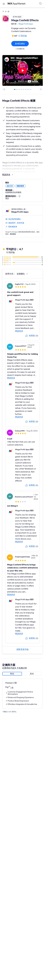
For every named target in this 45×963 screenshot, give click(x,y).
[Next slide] (41, 89)
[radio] (12, 673)
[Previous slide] (4, 89)
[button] (19, 196)
